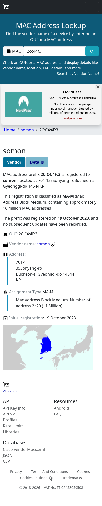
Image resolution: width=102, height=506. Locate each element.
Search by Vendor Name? (78, 73)
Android (61, 408)
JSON (7, 455)
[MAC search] (92, 51)
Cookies (83, 471)
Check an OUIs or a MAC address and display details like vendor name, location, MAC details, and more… (51, 68)
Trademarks (72, 477)
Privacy (16, 471)
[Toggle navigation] (92, 7)
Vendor (14, 162)
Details (37, 162)
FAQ (58, 414)
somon (27, 130)
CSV (6, 461)
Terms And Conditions (49, 471)
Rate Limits (13, 426)
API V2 (9, 414)
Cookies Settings (34, 477)
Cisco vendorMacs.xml (24, 449)
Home (9, 130)
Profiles (10, 420)
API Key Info (14, 408)
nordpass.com (72, 118)
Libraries (11, 432)
